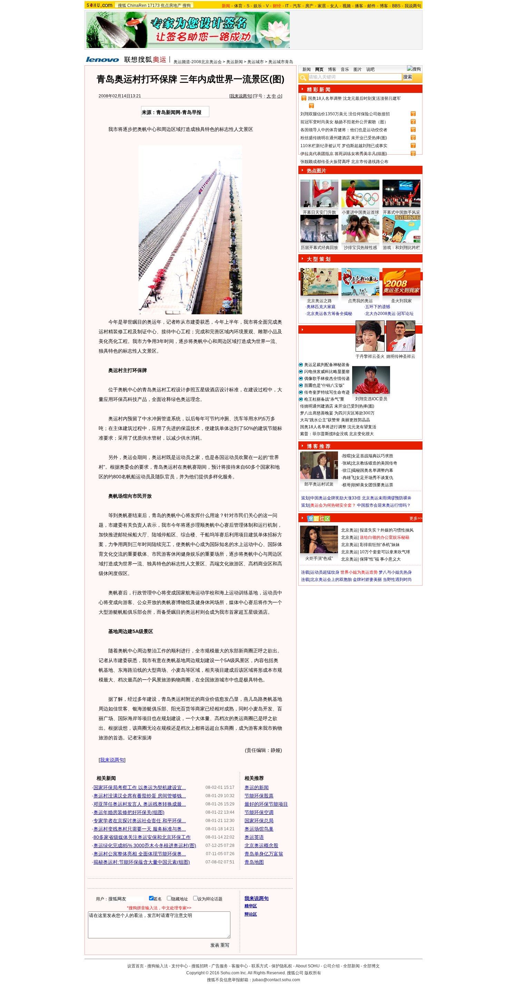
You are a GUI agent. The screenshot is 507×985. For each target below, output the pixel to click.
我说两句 (413, 5)
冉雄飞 (348, 477)
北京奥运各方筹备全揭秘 (329, 313)
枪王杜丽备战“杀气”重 (324, 399)
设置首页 (135, 966)
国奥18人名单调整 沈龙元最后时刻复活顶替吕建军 (354, 98)
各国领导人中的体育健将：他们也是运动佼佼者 (343, 129)
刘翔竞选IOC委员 (371, 398)
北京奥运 (349, 530)
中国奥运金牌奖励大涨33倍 (335, 498)
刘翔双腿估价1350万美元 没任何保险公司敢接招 (345, 114)
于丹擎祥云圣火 (370, 356)
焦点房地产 (171, 5)
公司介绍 (331, 966)
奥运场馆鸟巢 (259, 829)
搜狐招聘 (199, 966)
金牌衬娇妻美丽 (367, 579)
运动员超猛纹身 (324, 572)
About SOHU (308, 966)
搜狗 (186, 5)
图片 (358, 69)
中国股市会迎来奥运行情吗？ (384, 505)
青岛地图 (254, 862)
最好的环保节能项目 (266, 804)
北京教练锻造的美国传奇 (374, 463)
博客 (384, 5)
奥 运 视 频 (319, 320)
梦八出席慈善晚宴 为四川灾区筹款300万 (337, 413)
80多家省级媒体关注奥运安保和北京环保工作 (142, 837)
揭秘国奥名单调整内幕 (372, 470)
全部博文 (371, 966)
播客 (359, 5)
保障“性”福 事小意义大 (380, 559)
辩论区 (251, 914)
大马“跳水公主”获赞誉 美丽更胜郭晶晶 (335, 420)
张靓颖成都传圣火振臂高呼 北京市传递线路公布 (344, 161)
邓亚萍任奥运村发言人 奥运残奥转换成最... (139, 804)
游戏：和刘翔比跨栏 (401, 247)
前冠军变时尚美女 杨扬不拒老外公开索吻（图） (344, 121)
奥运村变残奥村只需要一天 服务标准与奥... (139, 829)
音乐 (345, 69)
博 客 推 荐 (318, 446)
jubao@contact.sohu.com (276, 979)
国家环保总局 (259, 820)
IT (287, 5)
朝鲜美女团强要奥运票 (372, 484)
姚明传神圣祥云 (400, 356)
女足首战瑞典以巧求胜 (372, 455)
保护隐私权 (281, 966)
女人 (334, 5)
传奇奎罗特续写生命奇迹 (327, 392)
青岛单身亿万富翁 (264, 854)
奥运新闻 (234, 61)
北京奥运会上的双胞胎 (331, 579)
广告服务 (219, 966)
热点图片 (316, 170)
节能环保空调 (259, 812)
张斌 (346, 463)
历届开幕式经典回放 (319, 247)
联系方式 (259, 966)
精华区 (251, 905)
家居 (322, 5)
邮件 (371, 5)
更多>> (416, 518)
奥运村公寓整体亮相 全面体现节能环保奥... (139, 854)
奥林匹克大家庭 (321, 306)
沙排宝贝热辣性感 (360, 247)
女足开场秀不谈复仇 (374, 477)
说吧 (370, 69)
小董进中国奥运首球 (360, 212)
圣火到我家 (401, 300)
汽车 (297, 5)
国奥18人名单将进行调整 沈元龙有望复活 (338, 426)
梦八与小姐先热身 (395, 572)
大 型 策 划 (318, 259)
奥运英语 (254, 837)
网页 (319, 69)
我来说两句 (240, 96)
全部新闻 (351, 966)
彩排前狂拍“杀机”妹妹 (380, 544)
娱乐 (258, 5)
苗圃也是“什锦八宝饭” (324, 385)
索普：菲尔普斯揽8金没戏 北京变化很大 (337, 433)
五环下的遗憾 (377, 306)
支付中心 (179, 966)
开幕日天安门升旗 (319, 212)
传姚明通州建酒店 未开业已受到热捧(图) (337, 406)
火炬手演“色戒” (319, 558)
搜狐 (122, 5)
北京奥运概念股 (261, 845)
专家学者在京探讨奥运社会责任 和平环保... (139, 820)
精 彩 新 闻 (318, 89)
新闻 (306, 69)
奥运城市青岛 (280, 61)
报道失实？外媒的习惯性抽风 (387, 530)
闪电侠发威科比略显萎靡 (327, 371)
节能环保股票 (259, 795)
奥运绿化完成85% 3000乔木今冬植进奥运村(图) (144, 845)
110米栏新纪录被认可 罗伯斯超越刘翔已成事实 (343, 145)
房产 (309, 5)
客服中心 (239, 966)
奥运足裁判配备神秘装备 (327, 364)
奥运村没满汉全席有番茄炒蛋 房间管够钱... (139, 795)
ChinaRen (137, 5)
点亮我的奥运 (360, 300)
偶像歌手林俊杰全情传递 (327, 378)
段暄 (346, 455)
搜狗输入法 (157, 966)
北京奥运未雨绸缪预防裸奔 (386, 498)
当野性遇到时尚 (397, 579)
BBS (396, 5)
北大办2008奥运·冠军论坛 (389, 313)
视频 (346, 5)
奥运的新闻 (257, 787)
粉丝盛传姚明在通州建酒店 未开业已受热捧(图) (343, 137)
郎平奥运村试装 (319, 484)
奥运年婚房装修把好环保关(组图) (129, 812)
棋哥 (346, 484)
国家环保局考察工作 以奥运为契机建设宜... (139, 787)
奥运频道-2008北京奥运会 (197, 61)
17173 (154, 5)
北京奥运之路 (319, 300)
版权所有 (313, 972)
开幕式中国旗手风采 (401, 212)
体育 (238, 5)
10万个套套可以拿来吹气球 (385, 551)
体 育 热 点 (364, 363)
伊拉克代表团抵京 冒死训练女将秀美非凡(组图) (343, 153)
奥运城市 (255, 61)
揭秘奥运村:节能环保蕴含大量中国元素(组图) (141, 862)
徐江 (346, 470)
